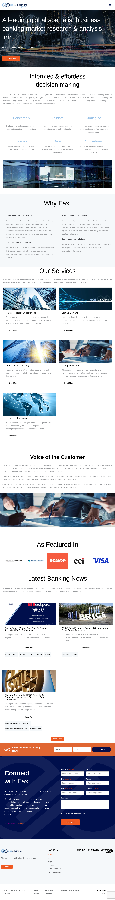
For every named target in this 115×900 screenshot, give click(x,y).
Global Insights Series (16, 418)
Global (75, 654)
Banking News (9, 824)
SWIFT (26, 729)
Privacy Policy (37, 892)
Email (66, 779)
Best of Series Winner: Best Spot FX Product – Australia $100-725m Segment (27, 629)
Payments (26, 723)
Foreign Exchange (11, 654)
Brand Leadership (54, 869)
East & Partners (24, 654)
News (50, 858)
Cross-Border (66, 654)
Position (88, 779)
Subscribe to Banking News (74, 813)
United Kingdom (35, 729)
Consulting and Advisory (17, 365)
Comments (64, 798)
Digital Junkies (74, 890)
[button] (110, 5)
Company (92, 788)
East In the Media (54, 872)
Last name (89, 769)
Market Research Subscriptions (21, 313)
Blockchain (8, 723)
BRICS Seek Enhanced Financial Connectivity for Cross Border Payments (85, 629)
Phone (66, 788)
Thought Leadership (71, 365)
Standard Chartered (16, 729)
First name (68, 769)
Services (51, 865)
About (50, 854)
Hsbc (7, 729)
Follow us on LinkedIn (101, 892)
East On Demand (70, 313)
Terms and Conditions (49, 892)
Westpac (40, 654)
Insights (33, 654)
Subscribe (20, 824)
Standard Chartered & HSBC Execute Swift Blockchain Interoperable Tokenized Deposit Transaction (26, 697)
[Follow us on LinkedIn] (109, 892)
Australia (47, 654)
